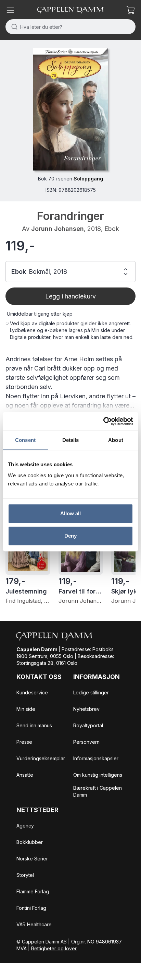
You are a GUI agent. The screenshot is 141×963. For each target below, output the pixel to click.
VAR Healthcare (34, 924)
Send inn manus (34, 725)
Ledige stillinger (91, 692)
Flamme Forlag (32, 891)
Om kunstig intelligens (97, 775)
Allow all (70, 513)
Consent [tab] (25, 440)
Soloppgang (88, 178)
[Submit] (12, 26)
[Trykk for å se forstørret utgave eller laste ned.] (70, 109)
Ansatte (24, 775)
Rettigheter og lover (54, 948)
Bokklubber (29, 842)
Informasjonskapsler (95, 758)
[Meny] (10, 10)
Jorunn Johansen (57, 228)
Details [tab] (70, 440)
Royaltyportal (88, 725)
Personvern (86, 742)
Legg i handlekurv (70, 296)
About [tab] (115, 440)
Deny (70, 536)
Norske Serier (32, 858)
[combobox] (70, 26)
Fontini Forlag (31, 908)
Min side (25, 709)
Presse (24, 742)
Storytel (25, 875)
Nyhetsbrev (86, 709)
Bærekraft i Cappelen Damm (97, 791)
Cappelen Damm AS (44, 941)
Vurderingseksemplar (40, 758)
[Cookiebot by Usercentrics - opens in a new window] (103, 421)
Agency (25, 826)
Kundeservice (32, 692)
